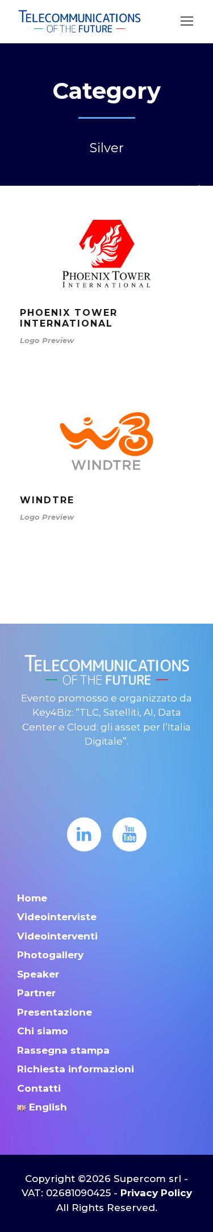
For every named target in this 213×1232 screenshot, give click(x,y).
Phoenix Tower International (69, 318)
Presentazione (54, 1012)
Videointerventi (57, 936)
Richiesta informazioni (75, 1069)
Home (32, 898)
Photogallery (50, 954)
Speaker (38, 974)
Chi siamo (42, 1031)
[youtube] (129, 834)
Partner (36, 993)
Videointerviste (57, 916)
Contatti (39, 1088)
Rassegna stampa (63, 1050)
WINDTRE (47, 500)
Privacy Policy (156, 1192)
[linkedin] (84, 834)
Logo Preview (47, 340)
